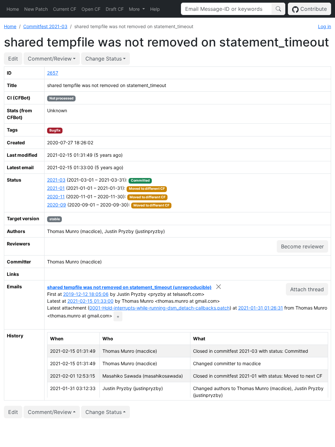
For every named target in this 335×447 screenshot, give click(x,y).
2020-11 (56, 196)
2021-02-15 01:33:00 (90, 301)
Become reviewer (302, 246)
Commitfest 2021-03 (45, 26)
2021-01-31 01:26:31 (260, 308)
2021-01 (56, 188)
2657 (52, 73)
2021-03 (56, 180)
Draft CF (115, 9)
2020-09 (56, 204)
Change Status (103, 58)
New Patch (36, 9)
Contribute (313, 9)
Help (155, 9)
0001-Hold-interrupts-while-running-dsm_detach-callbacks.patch (159, 308)
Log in (324, 26)
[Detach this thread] (218, 286)
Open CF (90, 9)
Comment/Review (50, 58)
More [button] (135, 9)
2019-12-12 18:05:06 (86, 294)
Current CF (64, 9)
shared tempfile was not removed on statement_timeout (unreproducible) (129, 287)
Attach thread (307, 289)
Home (13, 9)
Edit (13, 58)
